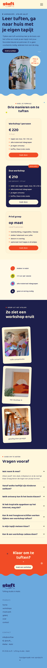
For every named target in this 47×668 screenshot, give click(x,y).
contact (6, 622)
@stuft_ (8, 641)
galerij (5, 615)
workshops (7, 608)
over (4, 619)
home (5, 605)
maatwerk (7, 612)
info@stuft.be (7, 637)
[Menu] (41, 4)
